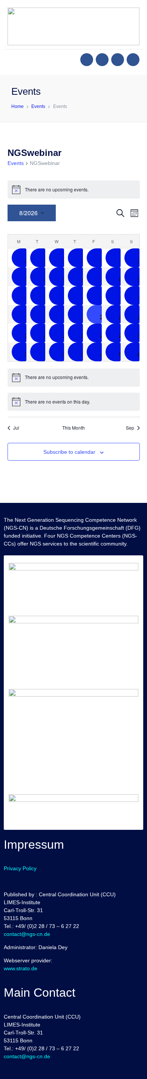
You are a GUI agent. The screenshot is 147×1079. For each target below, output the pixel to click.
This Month (73, 428)
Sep (130, 428)
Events (16, 163)
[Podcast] (117, 59)
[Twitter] (102, 59)
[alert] (74, 189)
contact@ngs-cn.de (27, 934)
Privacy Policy (20, 868)
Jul (16, 428)
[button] (14, 60)
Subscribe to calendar (69, 452)
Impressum (34, 844)
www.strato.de (20, 968)
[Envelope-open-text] (133, 59)
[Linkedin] (86, 59)
